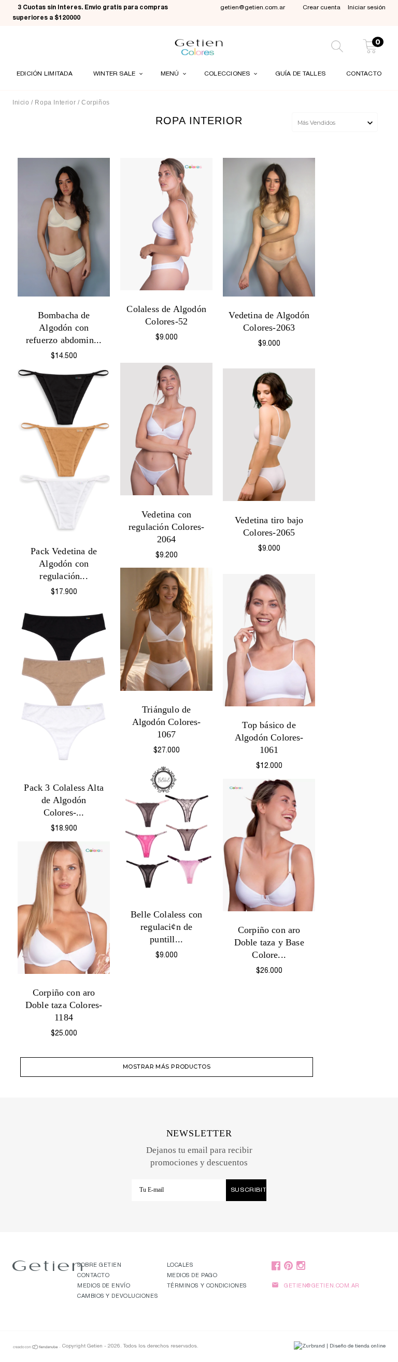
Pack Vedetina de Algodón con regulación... (64, 563)
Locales (180, 1265)
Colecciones (228, 74)
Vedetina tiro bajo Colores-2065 (269, 526)
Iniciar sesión (367, 8)
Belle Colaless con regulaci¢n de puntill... (166, 926)
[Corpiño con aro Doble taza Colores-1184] (64, 907)
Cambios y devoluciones (117, 1296)
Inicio (21, 102)
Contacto (363, 74)
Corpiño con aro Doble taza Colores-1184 (63, 1005)
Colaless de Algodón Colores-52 (166, 315)
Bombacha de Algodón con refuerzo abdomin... (64, 327)
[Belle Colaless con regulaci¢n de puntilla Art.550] (166, 829)
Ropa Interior (56, 102)
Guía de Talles (300, 74)
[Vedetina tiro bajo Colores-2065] (269, 434)
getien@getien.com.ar (252, 8)
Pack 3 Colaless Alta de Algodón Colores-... (64, 800)
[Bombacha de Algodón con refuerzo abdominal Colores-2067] (64, 227)
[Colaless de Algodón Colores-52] (166, 224)
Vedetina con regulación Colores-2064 (166, 526)
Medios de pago (192, 1276)
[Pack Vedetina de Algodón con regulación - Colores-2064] (64, 450)
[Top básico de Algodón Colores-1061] (269, 640)
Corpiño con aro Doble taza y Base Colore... (269, 942)
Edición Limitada (45, 74)
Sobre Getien (99, 1265)
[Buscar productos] (337, 48)
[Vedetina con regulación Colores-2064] (166, 429)
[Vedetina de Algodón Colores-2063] (269, 227)
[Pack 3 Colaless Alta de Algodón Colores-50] (64, 687)
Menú (171, 74)
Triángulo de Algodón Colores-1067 (166, 721)
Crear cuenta (321, 8)
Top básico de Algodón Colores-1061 (269, 737)
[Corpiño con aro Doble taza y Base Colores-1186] (269, 845)
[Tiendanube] (35, 1348)
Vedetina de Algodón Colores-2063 (269, 321)
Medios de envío (103, 1286)
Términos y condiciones (207, 1286)
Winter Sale (115, 74)
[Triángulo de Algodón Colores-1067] (166, 629)
